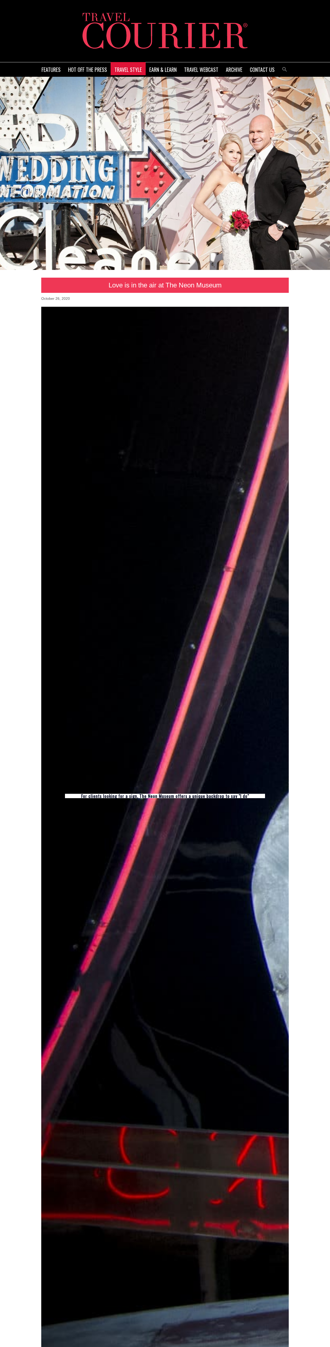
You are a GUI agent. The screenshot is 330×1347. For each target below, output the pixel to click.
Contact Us (262, 69)
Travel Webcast (201, 69)
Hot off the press (87, 69)
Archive (234, 69)
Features (51, 69)
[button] (284, 68)
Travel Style (128, 69)
